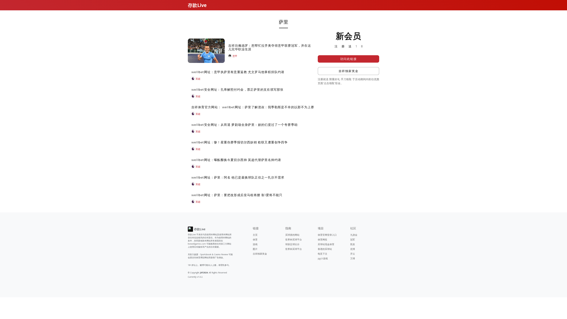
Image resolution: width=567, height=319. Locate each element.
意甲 (235, 56)
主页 (255, 234)
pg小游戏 (323, 258)
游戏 (255, 244)
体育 (255, 239)
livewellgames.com (197, 243)
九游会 (353, 234)
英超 (198, 78)
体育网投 (322, 239)
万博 (352, 258)
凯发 (352, 244)
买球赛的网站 (292, 234)
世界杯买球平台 (293, 239)
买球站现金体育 (326, 244)
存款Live (197, 5)
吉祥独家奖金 (349, 71)
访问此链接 (348, 59)
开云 (352, 253)
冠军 (352, 239)
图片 (255, 249)
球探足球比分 (292, 244)
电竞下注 (322, 253)
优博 (352, 249)
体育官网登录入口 (327, 234)
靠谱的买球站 (325, 249)
